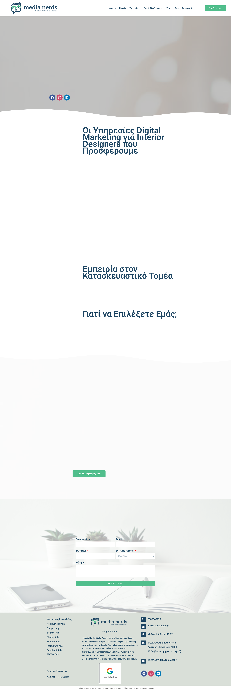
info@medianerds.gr (158, 625)
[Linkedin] (67, 97)
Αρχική (112, 8)
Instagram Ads (55, 645)
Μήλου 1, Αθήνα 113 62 (160, 634)
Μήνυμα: (80, 562)
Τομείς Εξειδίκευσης (153, 8)
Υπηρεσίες (134, 8)
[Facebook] (52, 97)
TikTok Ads (53, 654)
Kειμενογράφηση (56, 623)
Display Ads (53, 637)
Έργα (169, 8)
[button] (135, 8)
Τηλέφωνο (81, 550)
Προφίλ (122, 8)
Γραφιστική (53, 628)
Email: (119, 539)
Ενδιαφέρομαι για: (125, 550)
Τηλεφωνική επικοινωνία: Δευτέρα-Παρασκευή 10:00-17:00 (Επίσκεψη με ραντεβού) (164, 647)
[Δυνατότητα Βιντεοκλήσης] (143, 661)
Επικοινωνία (187, 8)
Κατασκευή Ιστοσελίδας (59, 619)
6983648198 (154, 619)
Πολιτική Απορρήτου (57, 671)
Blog (177, 8)
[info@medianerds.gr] (143, 626)
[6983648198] (143, 619)
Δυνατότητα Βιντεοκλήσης (162, 659)
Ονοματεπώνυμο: (84, 539)
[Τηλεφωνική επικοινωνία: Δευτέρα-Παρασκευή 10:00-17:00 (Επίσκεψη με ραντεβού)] (143, 642)
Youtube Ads (53, 641)
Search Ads (53, 632)
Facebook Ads (54, 650)
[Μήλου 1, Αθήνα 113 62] (143, 634)
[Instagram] (60, 97)
